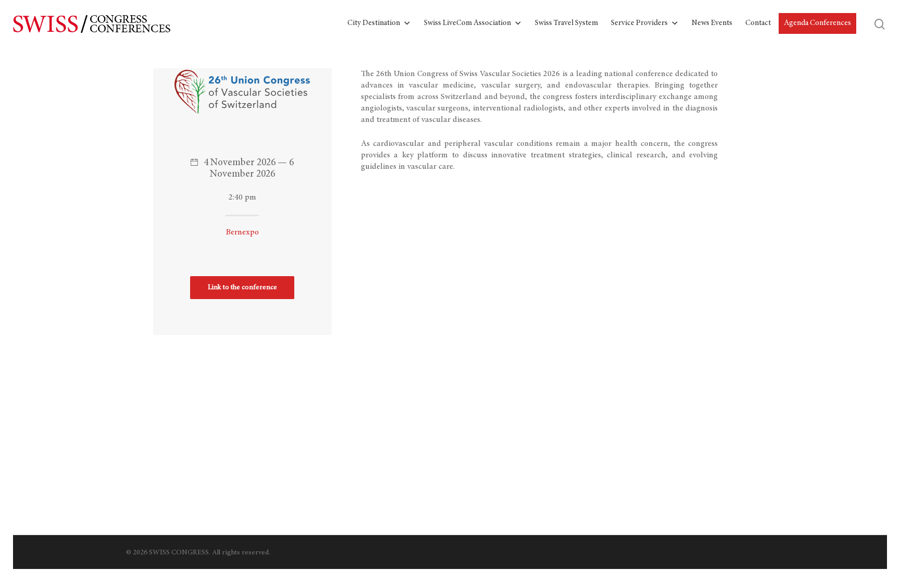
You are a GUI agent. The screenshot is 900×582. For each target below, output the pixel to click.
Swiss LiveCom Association (467, 23)
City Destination (373, 23)
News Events (712, 23)
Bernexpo (242, 232)
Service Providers (639, 23)
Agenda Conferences (817, 23)
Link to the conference (242, 287)
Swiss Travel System (566, 23)
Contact (758, 23)
